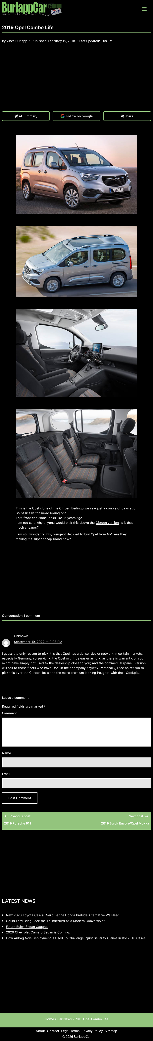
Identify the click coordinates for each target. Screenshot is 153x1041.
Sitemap (111, 1031)
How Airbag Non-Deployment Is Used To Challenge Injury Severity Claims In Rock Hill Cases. (76, 938)
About (40, 1031)
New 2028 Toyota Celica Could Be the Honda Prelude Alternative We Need (62, 915)
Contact (53, 1031)
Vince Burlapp (17, 41)
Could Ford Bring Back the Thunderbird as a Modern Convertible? (55, 921)
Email (6, 774)
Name (6, 753)
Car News (64, 1019)
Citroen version (107, 523)
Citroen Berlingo (71, 508)
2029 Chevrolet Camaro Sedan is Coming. (38, 932)
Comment (9, 713)
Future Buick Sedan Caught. (27, 927)
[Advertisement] (76, 81)
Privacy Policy (92, 1031)
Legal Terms (70, 1031)
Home (49, 1019)
